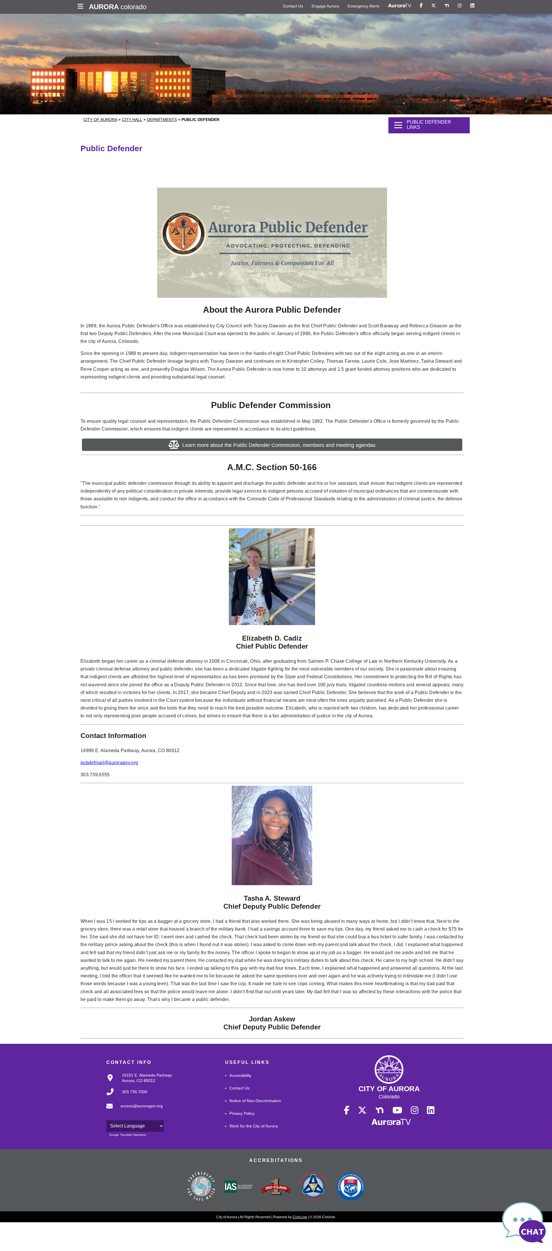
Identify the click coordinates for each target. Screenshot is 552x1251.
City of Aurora (100, 119)
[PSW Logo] (201, 1187)
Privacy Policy (241, 1113)
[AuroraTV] (399, 5)
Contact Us (293, 6)
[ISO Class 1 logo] (276, 1187)
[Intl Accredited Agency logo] (350, 1187)
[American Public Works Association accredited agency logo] (313, 1187)
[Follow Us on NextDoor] (446, 5)
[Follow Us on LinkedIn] (472, 5)
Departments (162, 119)
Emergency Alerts (363, 6)
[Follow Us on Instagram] (460, 5)
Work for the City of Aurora (253, 1126)
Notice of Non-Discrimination (255, 1100)
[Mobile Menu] (82, 7)
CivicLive (300, 1217)
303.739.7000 (134, 1091)
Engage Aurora (325, 6)
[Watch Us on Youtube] (397, 1110)
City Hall (132, 119)
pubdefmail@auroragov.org (109, 762)
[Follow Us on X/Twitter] (433, 5)
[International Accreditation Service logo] (238, 1187)
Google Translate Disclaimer (127, 1134)
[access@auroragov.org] (133, 1110)
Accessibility (240, 1075)
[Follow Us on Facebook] (421, 5)
